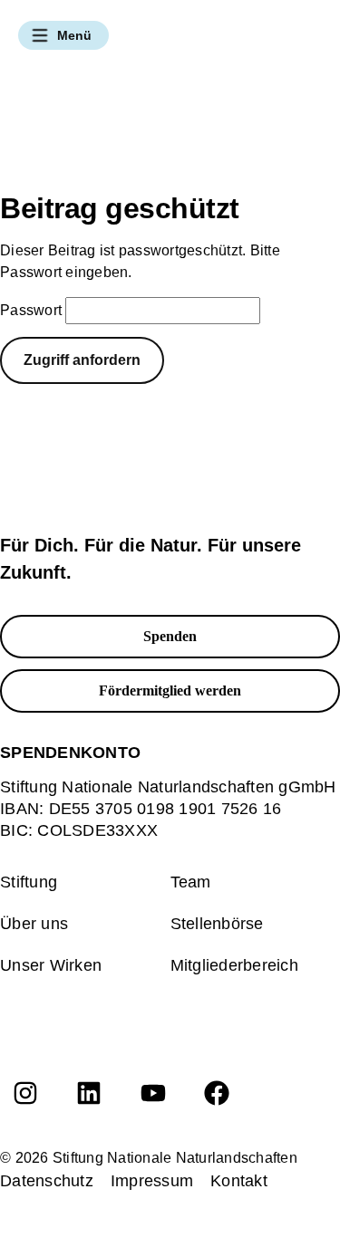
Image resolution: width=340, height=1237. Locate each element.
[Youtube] (153, 1093)
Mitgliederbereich (234, 965)
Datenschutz (46, 1181)
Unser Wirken (51, 965)
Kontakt (238, 1181)
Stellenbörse (217, 924)
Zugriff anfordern (82, 360)
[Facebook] (216, 1093)
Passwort (31, 310)
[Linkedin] (88, 1093)
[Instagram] (25, 1093)
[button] (63, 35)
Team (190, 882)
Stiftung (28, 882)
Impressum (152, 1181)
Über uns (34, 924)
